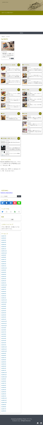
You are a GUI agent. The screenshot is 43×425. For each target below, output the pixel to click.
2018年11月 (4, 400)
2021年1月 (3, 344)
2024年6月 (3, 272)
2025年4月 (3, 263)
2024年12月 (4, 268)
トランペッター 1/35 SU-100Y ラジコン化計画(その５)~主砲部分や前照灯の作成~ (34, 70)
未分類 (12, 58)
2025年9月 (3, 255)
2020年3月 (3, 366)
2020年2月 (3, 368)
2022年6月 (3, 308)
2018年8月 (3, 406)
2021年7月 (3, 332)
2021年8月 (3, 329)
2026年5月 (3, 240)
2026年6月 (3, 238)
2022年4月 (3, 312)
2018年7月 (3, 408)
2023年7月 (3, 289)
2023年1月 (3, 297)
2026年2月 (3, 246)
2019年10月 (4, 376)
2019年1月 (3, 396)
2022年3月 (3, 315)
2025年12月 (4, 250)
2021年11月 (4, 323)
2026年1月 (3, 248)
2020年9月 (3, 353)
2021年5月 (3, 336)
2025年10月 (4, 253)
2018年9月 (3, 404)
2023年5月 (3, 293)
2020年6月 (3, 359)
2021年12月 (4, 321)
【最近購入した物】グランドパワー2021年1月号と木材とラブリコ (8, 55)
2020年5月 (3, 362)
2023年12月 (4, 285)
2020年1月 (3, 370)
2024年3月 (3, 278)
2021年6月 (3, 334)
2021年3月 (3, 340)
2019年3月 (3, 391)
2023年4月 (3, 295)
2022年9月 (3, 304)
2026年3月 (3, 244)
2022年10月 (4, 302)
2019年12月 (4, 372)
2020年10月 (4, 351)
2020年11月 (4, 349)
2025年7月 (3, 259)
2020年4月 (3, 364)
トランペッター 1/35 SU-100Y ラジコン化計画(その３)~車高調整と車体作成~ (34, 83)
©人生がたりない (16, 420)
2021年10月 (4, 325)
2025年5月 (3, 261)
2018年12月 (4, 398)
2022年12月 (4, 300)
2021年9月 (3, 327)
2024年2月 (3, 280)
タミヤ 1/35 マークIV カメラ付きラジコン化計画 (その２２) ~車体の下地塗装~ (13, 70)
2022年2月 (3, 317)
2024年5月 (3, 274)
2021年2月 (3, 342)
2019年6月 (3, 385)
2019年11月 (4, 374)
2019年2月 (3, 393)
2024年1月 (3, 283)
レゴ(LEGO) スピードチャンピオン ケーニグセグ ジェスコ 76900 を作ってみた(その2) (13, 100)
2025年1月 (3, 265)
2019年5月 (3, 387)
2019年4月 (3, 389)
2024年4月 (3, 276)
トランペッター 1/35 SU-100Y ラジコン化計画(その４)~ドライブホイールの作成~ (34, 76)
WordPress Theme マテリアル (24, 419)
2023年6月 (3, 291)
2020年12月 (4, 347)
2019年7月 (3, 383)
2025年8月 (3, 257)
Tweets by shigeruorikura (6, 192)
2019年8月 (3, 381)
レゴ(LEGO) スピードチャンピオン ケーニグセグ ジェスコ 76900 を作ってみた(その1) (13, 107)
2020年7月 (3, 357)
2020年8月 (3, 355)
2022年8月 (3, 306)
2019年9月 (3, 379)
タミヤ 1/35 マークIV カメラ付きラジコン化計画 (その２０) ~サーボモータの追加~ (13, 82)
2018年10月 (4, 402)
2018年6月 (3, 411)
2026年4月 (3, 242)
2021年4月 (3, 338)
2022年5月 (3, 310)
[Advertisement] (21, 23)
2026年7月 (3, 236)
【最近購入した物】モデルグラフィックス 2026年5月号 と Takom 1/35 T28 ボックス (34, 131)
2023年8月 (3, 287)
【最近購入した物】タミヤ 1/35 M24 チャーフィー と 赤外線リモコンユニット (34, 119)
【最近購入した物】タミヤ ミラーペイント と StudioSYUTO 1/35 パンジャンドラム (34, 125)
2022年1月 (3, 319)
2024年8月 (3, 270)
